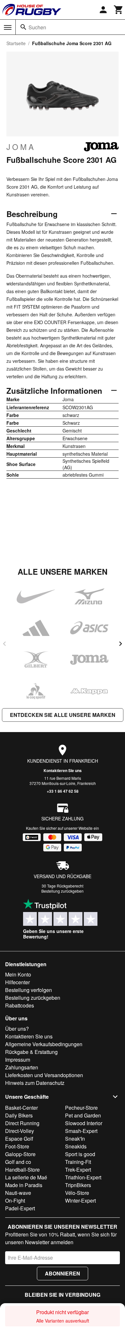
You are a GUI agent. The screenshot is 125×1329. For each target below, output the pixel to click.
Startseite (16, 43)
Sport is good (80, 1154)
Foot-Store (17, 1146)
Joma (21, 147)
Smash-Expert (81, 1131)
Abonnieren (62, 1273)
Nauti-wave (18, 1192)
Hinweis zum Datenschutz (34, 1082)
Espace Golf (19, 1138)
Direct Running (22, 1123)
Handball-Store (22, 1169)
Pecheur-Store (81, 1107)
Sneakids (76, 1146)
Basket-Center (21, 1107)
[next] (120, 643)
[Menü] (7, 27)
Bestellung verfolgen (28, 990)
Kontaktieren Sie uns (63, 770)
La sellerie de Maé (26, 1177)
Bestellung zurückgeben (62, 891)
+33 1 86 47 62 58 (63, 791)
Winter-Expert (80, 1200)
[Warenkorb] (118, 10)
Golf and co (18, 1161)
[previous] (4, 643)
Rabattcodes (19, 1005)
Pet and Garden (83, 1115)
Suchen (37, 27)
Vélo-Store (77, 1192)
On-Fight (15, 1200)
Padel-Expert (20, 1208)
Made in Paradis (23, 1185)
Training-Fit (78, 1161)
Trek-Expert (78, 1169)
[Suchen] (23, 27)
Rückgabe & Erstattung (31, 1052)
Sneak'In (75, 1138)
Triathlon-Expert (83, 1177)
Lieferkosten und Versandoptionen (44, 1075)
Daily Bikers (19, 1115)
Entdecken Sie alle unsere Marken (62, 715)
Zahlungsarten (21, 1067)
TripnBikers (78, 1185)
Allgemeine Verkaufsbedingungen (43, 1044)
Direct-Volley (19, 1131)
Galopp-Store (20, 1154)
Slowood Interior (83, 1123)
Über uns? (17, 1028)
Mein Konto (18, 974)
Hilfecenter (17, 982)
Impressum (17, 1059)
